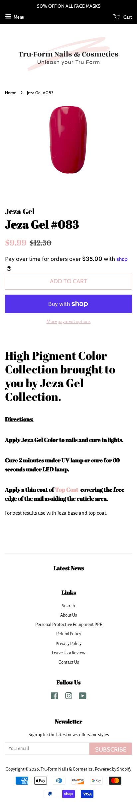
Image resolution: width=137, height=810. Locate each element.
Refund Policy (68, 633)
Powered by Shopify (113, 769)
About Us (68, 615)
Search (68, 605)
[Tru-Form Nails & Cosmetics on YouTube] (82, 697)
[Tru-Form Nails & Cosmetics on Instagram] (68, 697)
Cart (127, 17)
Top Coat (67, 489)
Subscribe (110, 749)
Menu (18, 17)
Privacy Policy (68, 643)
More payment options (69, 321)
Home (10, 92)
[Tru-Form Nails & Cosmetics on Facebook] (54, 697)
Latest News (69, 568)
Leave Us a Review (68, 652)
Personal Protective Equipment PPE (68, 624)
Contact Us (69, 662)
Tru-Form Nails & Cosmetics (67, 769)
